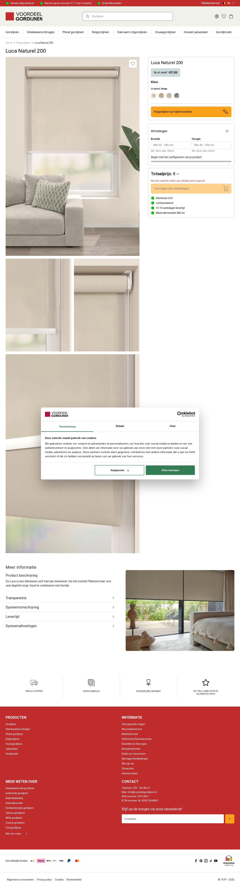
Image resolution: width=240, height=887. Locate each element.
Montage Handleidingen (135, 758)
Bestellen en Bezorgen (134, 743)
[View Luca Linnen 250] (169, 96)
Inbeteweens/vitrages (18, 729)
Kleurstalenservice (132, 729)
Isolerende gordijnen (17, 793)
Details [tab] (120, 425)
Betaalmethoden (131, 748)
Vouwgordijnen (165, 32)
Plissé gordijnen (73, 32)
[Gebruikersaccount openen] (217, 16)
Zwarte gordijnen (15, 822)
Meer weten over (21, 781)
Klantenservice (210, 3)
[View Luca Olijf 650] (177, 96)
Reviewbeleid (74, 879)
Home (9, 42)
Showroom (128, 768)
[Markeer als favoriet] (133, 64)
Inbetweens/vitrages (40, 32)
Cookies (59, 879)
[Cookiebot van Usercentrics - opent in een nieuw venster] (179, 414)
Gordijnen (12, 32)
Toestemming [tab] (67, 426)
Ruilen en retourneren (134, 753)
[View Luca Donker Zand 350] (161, 96)
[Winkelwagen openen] (231, 16)
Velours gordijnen (15, 812)
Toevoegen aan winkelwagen (171, 188)
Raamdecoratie (14, 803)
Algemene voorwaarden (20, 879)
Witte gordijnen (14, 817)
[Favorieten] (224, 16)
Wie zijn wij (128, 763)
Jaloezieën (12, 748)
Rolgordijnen (100, 32)
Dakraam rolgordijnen (132, 32)
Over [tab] (173, 425)
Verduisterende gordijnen (20, 808)
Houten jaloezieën (196, 32)
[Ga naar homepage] (24, 16)
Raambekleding (14, 798)
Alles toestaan (170, 470)
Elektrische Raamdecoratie (137, 739)
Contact (130, 781)
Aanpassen (117, 470)
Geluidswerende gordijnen (20, 788)
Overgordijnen (13, 827)
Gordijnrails (224, 32)
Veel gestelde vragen (133, 724)
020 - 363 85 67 (136, 787)
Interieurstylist (130, 773)
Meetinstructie (130, 734)
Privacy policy (44, 879)
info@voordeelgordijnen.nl (139, 792)
